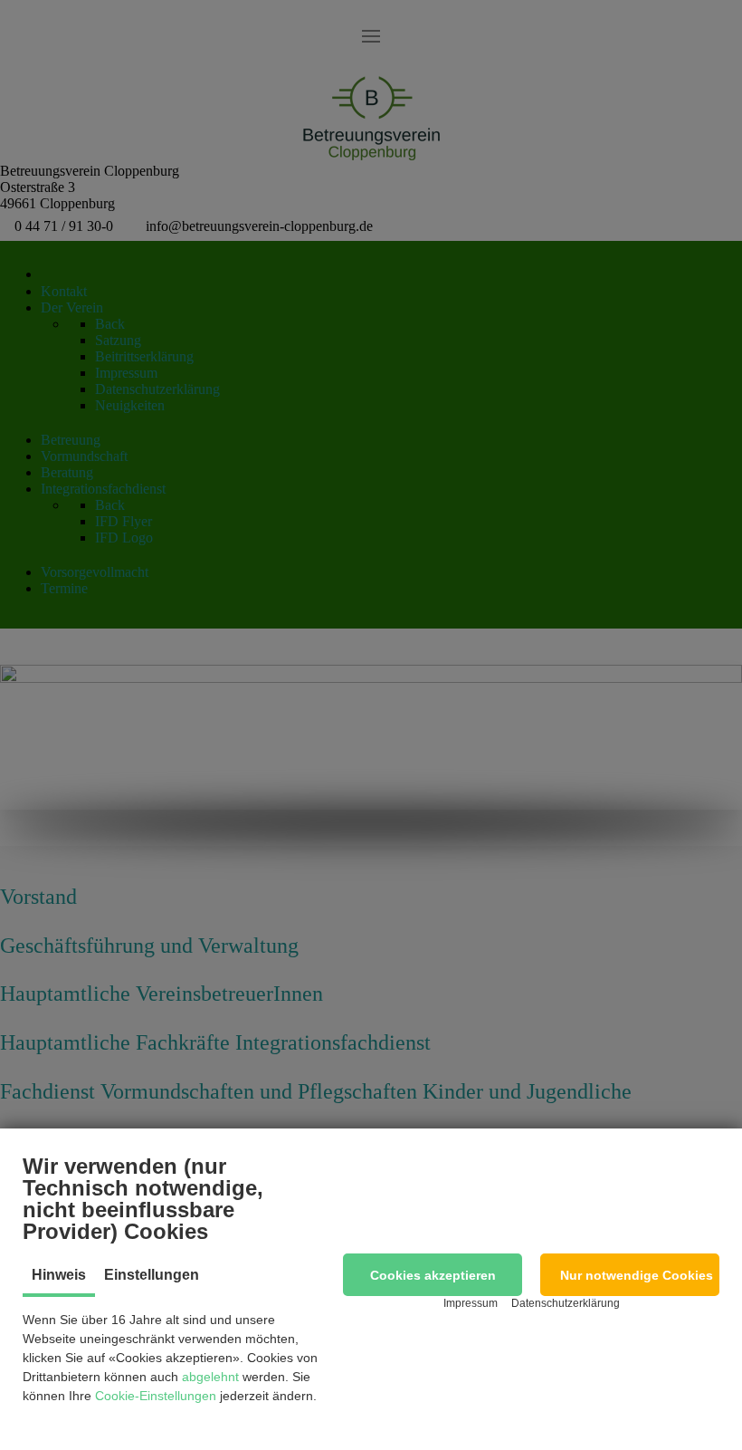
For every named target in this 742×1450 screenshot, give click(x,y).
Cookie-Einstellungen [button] (155, 1395)
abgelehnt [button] (210, 1376)
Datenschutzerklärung (565, 1303)
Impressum (470, 1303)
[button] (432, 1274)
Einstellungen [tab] (151, 1274)
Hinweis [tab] (59, 1274)
